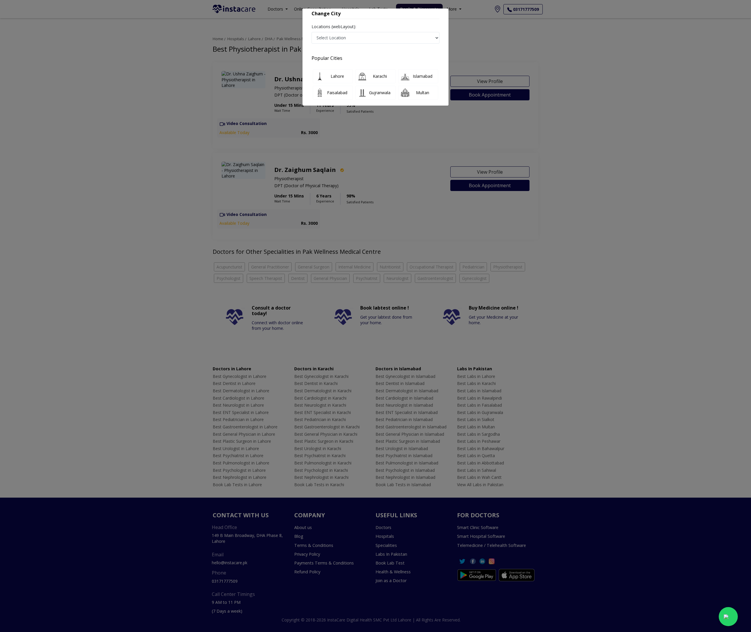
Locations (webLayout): (334, 26)
